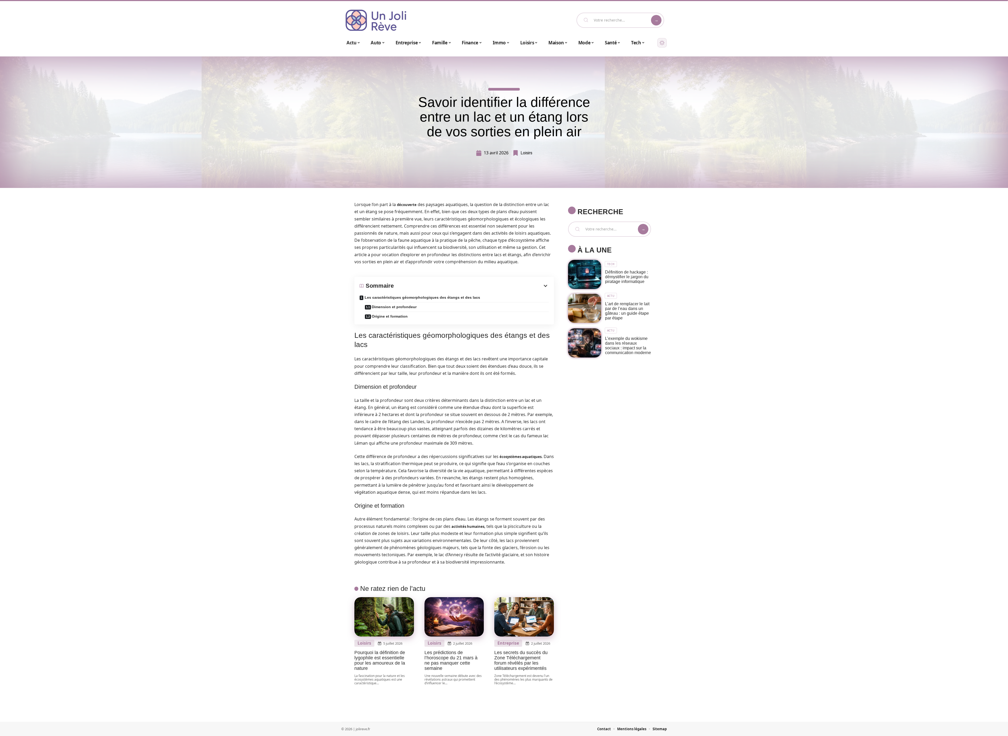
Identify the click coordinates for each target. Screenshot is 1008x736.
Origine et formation (390, 316)
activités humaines (468, 526)
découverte (407, 204)
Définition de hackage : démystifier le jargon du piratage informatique (626, 277)
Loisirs (526, 152)
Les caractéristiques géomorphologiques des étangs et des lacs (422, 297)
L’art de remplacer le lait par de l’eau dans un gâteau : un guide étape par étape (627, 311)
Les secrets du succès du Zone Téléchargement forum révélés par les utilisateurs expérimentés (521, 660)
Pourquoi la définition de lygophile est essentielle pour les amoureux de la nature (379, 660)
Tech (611, 264)
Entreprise (508, 643)
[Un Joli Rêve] (375, 20)
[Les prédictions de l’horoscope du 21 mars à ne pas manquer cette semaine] (454, 617)
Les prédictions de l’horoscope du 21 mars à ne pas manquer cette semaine (450, 660)
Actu (611, 296)
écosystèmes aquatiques (521, 456)
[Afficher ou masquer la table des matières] (471, 286)
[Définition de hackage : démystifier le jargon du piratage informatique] (584, 274)
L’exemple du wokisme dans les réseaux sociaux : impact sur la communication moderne (628, 345)
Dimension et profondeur (394, 307)
